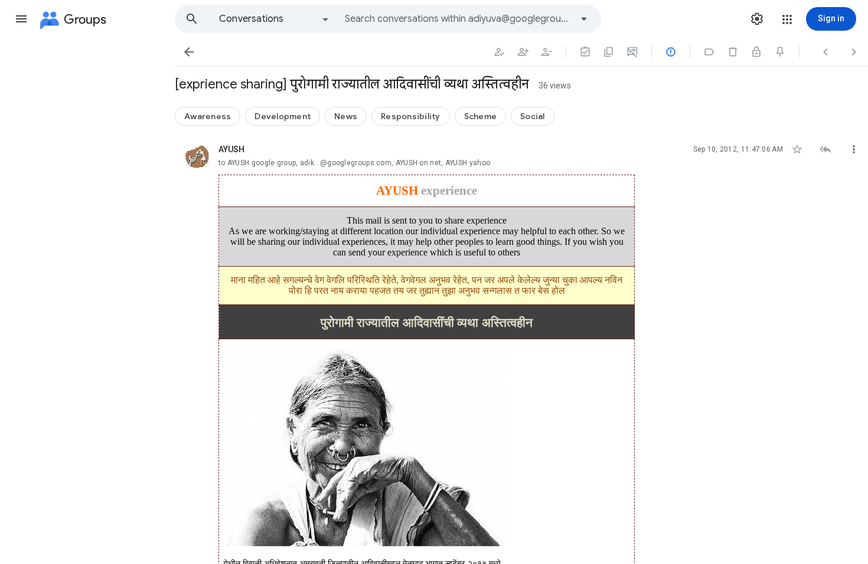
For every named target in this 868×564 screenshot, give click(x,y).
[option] (275, 18)
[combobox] (458, 18)
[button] (21, 19)
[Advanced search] (584, 18)
